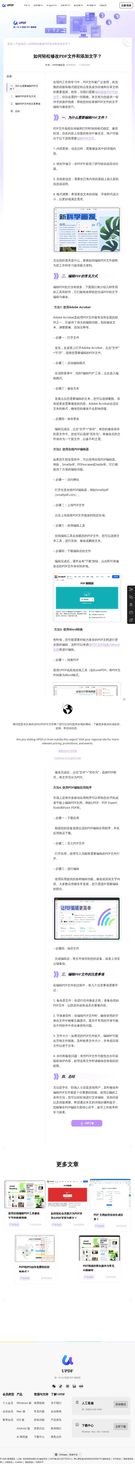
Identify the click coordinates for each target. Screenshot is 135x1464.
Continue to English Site (67, 758)
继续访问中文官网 (67, 750)
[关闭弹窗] (124, 699)
